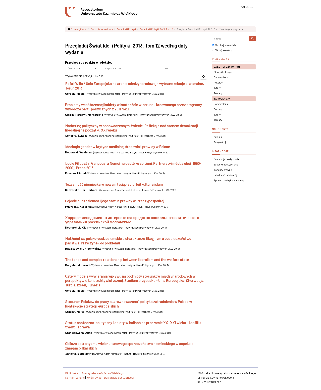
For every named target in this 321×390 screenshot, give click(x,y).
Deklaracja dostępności (227, 159)
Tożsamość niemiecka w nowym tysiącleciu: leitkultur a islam (114, 184)
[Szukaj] (252, 38)
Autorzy (218, 82)
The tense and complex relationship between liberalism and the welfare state (127, 259)
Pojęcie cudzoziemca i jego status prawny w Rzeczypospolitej (114, 201)
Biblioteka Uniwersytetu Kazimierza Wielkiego (94, 373)
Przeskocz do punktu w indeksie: (88, 62)
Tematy (218, 93)
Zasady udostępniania (226, 164)
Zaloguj (218, 136)
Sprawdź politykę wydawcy (229, 180)
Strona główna (78, 29)
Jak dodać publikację (225, 175)
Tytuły (217, 87)
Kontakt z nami (75, 377)
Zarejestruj (220, 142)
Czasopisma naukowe (102, 29)
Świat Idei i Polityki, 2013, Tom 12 (156, 29)
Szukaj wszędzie (225, 45)
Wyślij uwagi (94, 377)
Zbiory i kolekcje (223, 71)
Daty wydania (221, 77)
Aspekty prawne (223, 169)
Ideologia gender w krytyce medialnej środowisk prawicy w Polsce (117, 146)
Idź (166, 68)
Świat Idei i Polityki (126, 29)
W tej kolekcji (223, 50)
